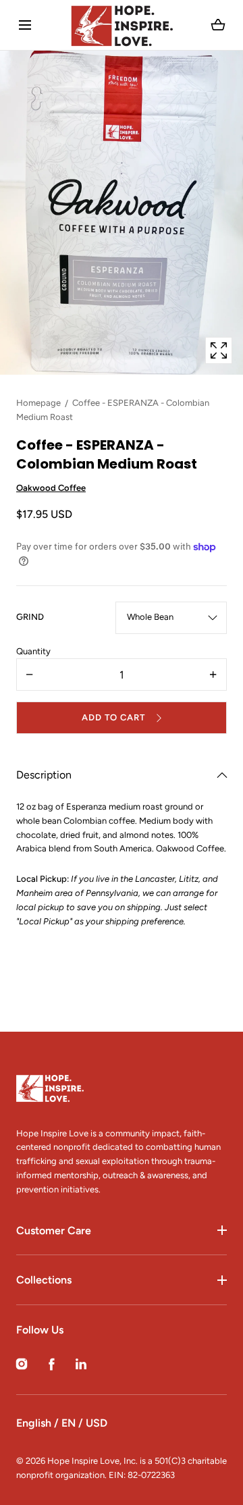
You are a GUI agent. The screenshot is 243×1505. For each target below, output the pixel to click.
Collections (44, 1279)
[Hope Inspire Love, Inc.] (122, 25)
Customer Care (53, 1230)
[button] (24, 25)
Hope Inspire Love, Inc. (92, 1461)
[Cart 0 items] (218, 25)
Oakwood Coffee (51, 488)
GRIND (30, 617)
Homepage (38, 403)
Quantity (33, 651)
